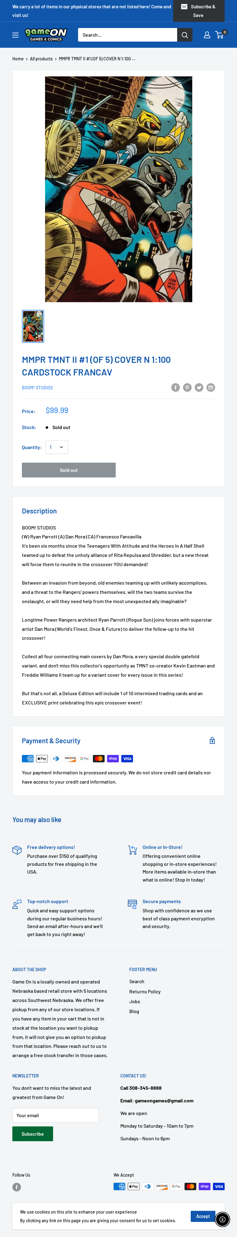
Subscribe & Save (203, 11)
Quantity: (32, 447)
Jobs (134, 1001)
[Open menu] (15, 35)
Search (136, 981)
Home (18, 58)
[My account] (207, 34)
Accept (203, 1216)
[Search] (185, 35)
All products (41, 58)
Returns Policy (145, 991)
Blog (134, 1011)
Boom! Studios (37, 387)
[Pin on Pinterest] (187, 387)
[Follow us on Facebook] (16, 1187)
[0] (219, 35)
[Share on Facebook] (175, 387)
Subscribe (33, 1134)
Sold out (69, 470)
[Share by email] (210, 387)
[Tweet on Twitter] (199, 387)
